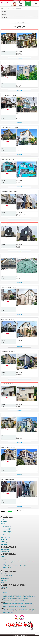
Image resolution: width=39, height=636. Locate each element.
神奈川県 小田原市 (25, 604)
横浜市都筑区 (10, 596)
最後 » (23, 27)
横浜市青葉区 (15, 595)
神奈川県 (3, 588)
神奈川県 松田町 (31, 604)
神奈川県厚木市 (12, 603)
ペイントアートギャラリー (7, 568)
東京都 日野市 (5, 612)
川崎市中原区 (20, 591)
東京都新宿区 (11, 609)
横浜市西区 (34, 596)
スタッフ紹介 (3, 523)
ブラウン (29, 561)
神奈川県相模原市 (6, 600)
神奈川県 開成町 (11, 606)
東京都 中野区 (26, 610)
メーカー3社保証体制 (6, 529)
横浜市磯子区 (10, 598)
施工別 (4, 564)
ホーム (4, 8)
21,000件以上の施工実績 (7, 526)
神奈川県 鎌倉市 (23, 606)
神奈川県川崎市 (26, 591)
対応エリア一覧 (4, 587)
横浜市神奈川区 (31, 595)
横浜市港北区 (5, 598)
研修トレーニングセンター (5, 537)
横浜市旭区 (20, 596)
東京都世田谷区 (27, 609)
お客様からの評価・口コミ (7, 531)
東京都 (2, 608)
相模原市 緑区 (11, 600)
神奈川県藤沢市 (18, 603)
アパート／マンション (14, 565)
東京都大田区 (10, 610)
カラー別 (4, 559)
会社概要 (3, 519)
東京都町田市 (22, 609)
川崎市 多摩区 (31, 591)
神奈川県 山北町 (5, 606)
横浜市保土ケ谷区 (20, 598)
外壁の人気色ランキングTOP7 (10, 561)
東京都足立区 (33, 609)
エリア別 (4, 557)
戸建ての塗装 (7, 565)
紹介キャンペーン (4, 539)
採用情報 (3, 541)
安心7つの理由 (4, 521)
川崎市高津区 (15, 591)
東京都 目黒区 (10, 612)
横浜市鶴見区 (29, 596)
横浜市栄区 (26, 598)
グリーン (6, 562)
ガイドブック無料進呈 (5, 549)
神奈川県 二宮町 (17, 606)
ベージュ (18, 561)
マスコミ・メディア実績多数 (7, 532)
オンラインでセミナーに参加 (7, 575)
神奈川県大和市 (24, 603)
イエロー (33, 561)
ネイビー (11, 562)
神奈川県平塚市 (12, 604)
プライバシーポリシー (5, 542)
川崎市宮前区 (10, 591)
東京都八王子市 (16, 609)
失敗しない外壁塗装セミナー (6, 573)
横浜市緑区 (11, 595)
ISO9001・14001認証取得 (7, 528)
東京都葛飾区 (5, 610)
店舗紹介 (3, 536)
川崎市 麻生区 (5, 592)
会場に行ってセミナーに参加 (7, 577)
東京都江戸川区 (5, 609)
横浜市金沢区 (25, 595)
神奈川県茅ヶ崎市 (18, 604)
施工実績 (3, 556)
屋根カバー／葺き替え (23, 565)
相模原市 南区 (23, 600)
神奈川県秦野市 (29, 603)
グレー (25, 561)
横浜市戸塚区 (20, 595)
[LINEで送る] (10, 511)
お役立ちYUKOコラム (6, 534)
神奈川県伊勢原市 (6, 603)
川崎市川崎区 (5, 591)
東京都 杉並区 (31, 610)
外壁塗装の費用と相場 (5, 578)
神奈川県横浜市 (5, 595)
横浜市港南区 (5, 596)
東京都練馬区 (15, 610)
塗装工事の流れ (4, 580)
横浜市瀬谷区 (15, 596)
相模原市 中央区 (17, 600)
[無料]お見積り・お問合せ (5, 551)
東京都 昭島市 (20, 610)
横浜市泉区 (24, 596)
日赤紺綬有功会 (4, 544)
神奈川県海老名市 (6, 604)
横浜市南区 (15, 598)
